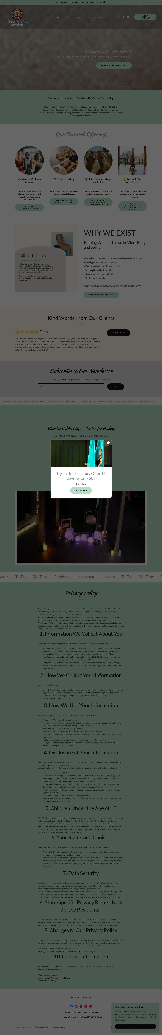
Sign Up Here (81, 490)
